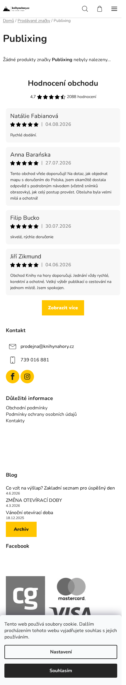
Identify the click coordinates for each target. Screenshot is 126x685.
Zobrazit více (63, 308)
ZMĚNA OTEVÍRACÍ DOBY (34, 500)
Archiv (21, 529)
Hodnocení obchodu (63, 83)
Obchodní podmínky (26, 408)
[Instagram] (27, 376)
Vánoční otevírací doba (29, 513)
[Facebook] (12, 376)
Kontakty (15, 421)
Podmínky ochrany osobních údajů (41, 414)
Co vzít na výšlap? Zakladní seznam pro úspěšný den (60, 488)
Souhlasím (61, 670)
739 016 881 (35, 360)
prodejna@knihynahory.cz (47, 346)
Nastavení (61, 652)
